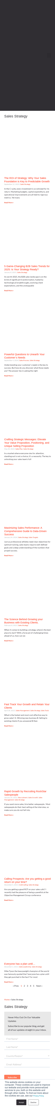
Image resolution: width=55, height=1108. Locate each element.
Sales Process (24, 360)
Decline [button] (33, 1102)
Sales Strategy (25, 184)
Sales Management (23, 710)
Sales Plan (19, 449)
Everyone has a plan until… (19, 963)
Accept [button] (21, 1102)
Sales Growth (33, 797)
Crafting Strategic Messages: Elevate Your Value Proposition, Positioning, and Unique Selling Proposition (26, 442)
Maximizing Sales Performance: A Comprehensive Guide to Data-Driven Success (25, 531)
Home (7, 999)
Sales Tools (45, 710)
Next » (39, 985)
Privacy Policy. (38, 1095)
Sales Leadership (25, 967)
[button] (49, 55)
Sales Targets (33, 537)
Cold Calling (23, 885)
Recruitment (23, 797)
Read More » (9, 202)
